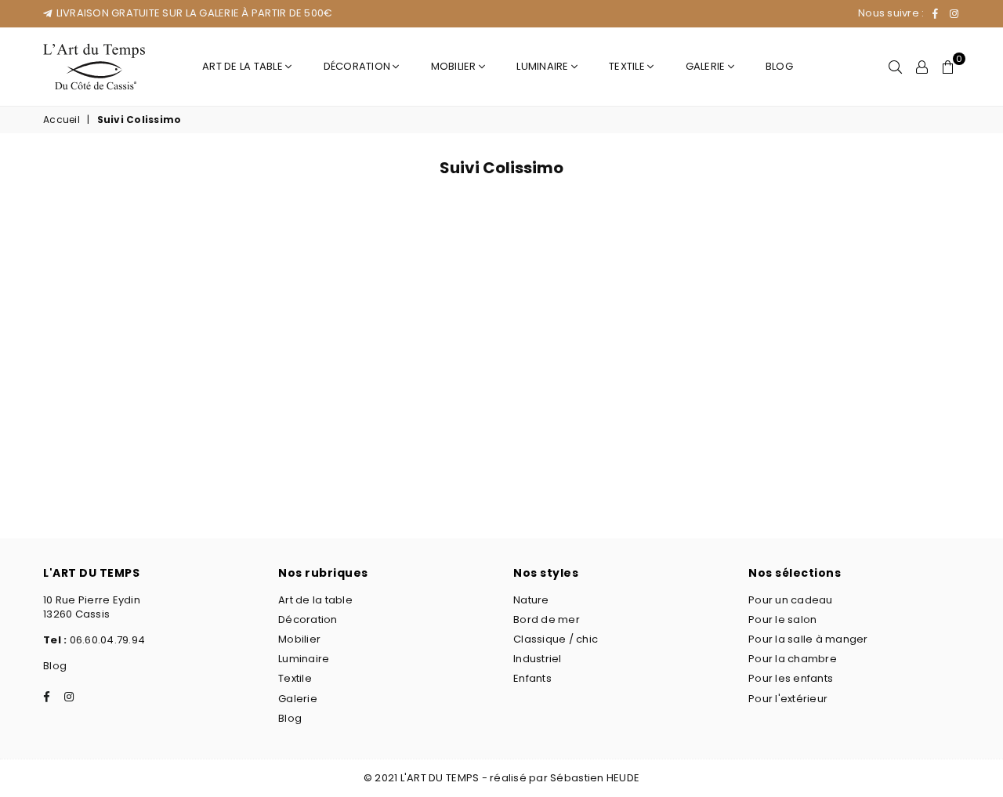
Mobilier (455, 66)
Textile (628, 66)
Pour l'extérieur (787, 698)
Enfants (532, 678)
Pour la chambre (792, 658)
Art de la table (243, 66)
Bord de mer (546, 619)
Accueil (61, 120)
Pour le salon (782, 619)
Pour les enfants (790, 678)
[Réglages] (922, 66)
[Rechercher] (895, 66)
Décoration (358, 66)
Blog (779, 66)
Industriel (537, 658)
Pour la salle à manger (808, 639)
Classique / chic (555, 639)
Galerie (707, 66)
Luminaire (543, 66)
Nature (531, 599)
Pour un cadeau (790, 599)
